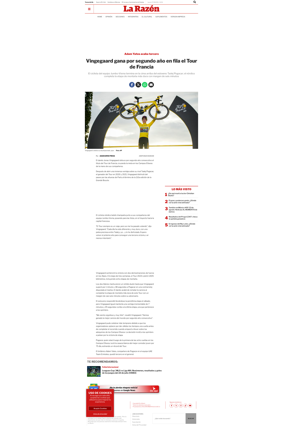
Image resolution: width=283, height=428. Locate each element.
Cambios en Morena (114, 2)
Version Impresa (178, 17)
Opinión (108, 17)
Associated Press (107, 156)
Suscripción (136, 422)
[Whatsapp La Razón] (144, 84)
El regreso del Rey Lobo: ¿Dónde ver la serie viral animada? (182, 225)
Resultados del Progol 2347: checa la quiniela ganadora (183, 218)
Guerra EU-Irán (101, 2)
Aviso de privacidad (100, 414)
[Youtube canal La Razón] (190, 406)
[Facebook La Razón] (132, 84)
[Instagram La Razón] (181, 406)
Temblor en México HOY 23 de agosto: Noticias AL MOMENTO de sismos (183, 210)
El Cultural (147, 17)
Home (99, 17)
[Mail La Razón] (151, 84)
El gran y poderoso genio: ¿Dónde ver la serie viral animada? (182, 201)
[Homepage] (141, 8)
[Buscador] (194, 2)
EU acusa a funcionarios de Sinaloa (133, 2)
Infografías (133, 17)
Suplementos (161, 17)
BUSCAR (191, 418)
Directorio (135, 416)
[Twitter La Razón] (138, 84)
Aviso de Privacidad (139, 425)
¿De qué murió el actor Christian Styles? (181, 194)
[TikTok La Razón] (185, 406)
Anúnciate (136, 419)
